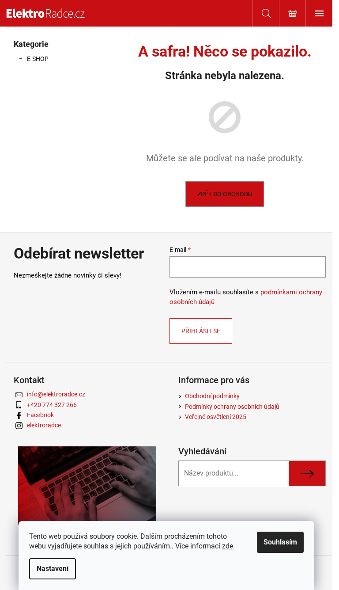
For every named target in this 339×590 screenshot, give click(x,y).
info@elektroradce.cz (56, 394)
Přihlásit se (200, 331)
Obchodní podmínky (212, 396)
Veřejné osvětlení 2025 (215, 416)
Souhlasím (280, 542)
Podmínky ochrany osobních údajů (232, 406)
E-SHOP (38, 58)
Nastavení (52, 568)
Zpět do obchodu (224, 194)
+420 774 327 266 (52, 404)
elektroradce (44, 425)
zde (227, 546)
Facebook (40, 415)
